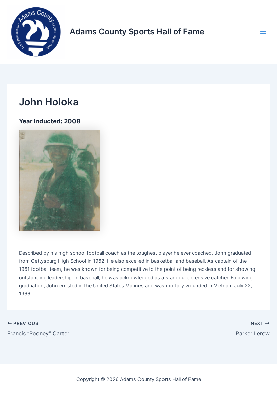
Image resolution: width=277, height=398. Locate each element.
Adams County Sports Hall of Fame (137, 31)
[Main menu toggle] (263, 32)
